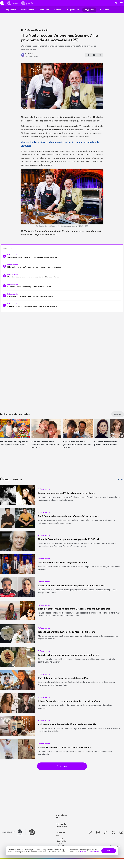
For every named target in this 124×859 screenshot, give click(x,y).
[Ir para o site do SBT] (32, 832)
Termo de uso (60, 833)
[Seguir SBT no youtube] (121, 832)
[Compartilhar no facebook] (94, 55)
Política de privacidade (61, 825)
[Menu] (121, 3)
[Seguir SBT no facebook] (90, 832)
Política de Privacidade (89, 852)
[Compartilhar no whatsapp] (88, 55)
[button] (15, 436)
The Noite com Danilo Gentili (34, 30)
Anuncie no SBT (61, 816)
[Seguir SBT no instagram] (98, 832)
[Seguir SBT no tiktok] (106, 832)
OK (108, 851)
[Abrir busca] (116, 3)
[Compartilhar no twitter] (100, 55)
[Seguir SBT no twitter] (113, 832)
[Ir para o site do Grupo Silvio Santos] (13, 832)
